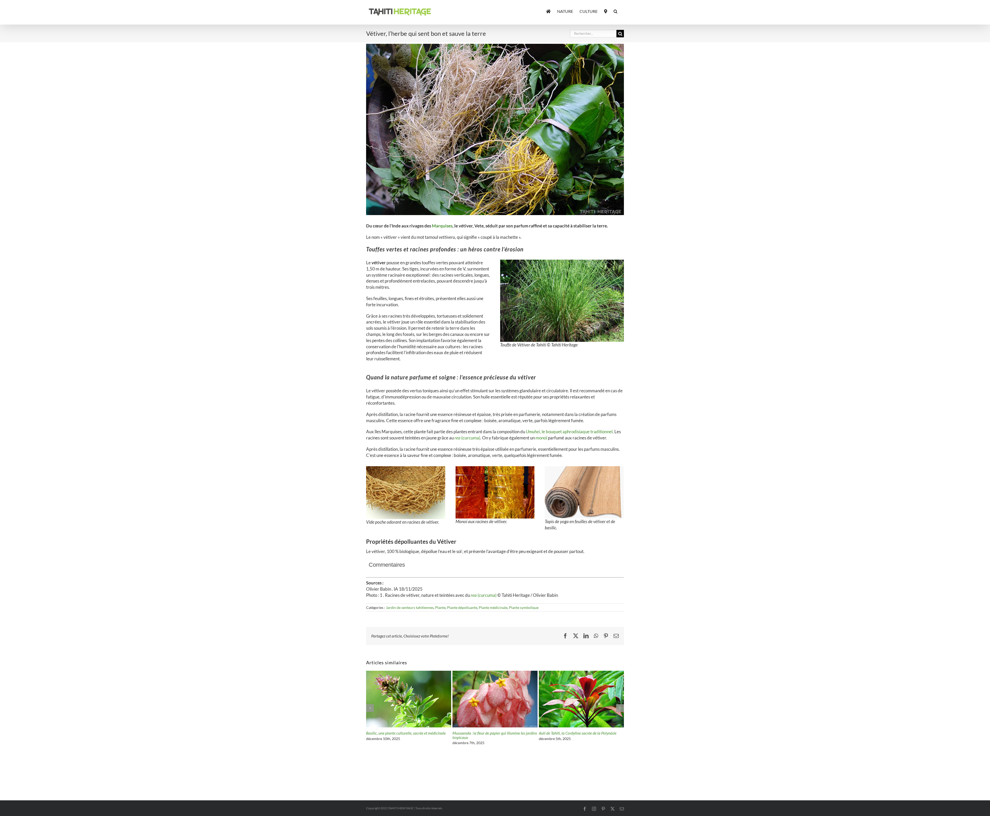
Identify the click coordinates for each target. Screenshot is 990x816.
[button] (615, 11)
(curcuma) (467, 437)
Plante (440, 607)
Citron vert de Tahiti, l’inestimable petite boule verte (407, 733)
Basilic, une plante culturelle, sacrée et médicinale (578, 733)
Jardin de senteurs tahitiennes (410, 607)
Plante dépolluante (462, 607)
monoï (541, 437)
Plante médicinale (493, 607)
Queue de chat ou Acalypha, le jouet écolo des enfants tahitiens (489, 735)
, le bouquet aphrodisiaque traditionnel (569, 431)
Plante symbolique (524, 607)
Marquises (442, 225)
